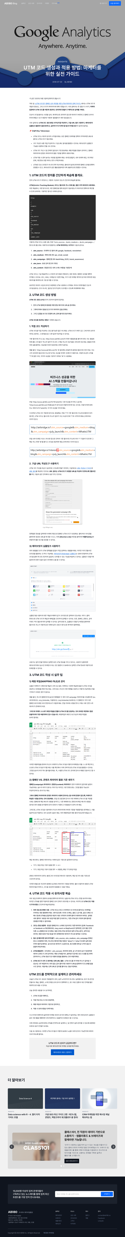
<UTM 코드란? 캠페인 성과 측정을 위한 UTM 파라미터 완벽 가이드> (58, 104)
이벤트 (47, 3)
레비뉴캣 (58, 1224)
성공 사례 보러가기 (72, 1161)
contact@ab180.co (104, 1215)
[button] (23, 3)
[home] (10, 3)
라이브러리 (74, 1218)
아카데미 (73, 1224)
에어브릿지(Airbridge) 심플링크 (65, 554)
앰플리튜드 (58, 1221)
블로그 (87, 1215)
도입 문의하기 (114, 3)
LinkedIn (101, 1221)
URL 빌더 (32, 471)
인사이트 (39, 3)
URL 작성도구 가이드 (84, 468)
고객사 (72, 1221)
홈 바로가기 (103, 3)
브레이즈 (58, 1218)
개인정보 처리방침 (48, 1233)
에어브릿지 (58, 1215)
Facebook (101, 1218)
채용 (87, 1218)
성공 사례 (31, 3)
